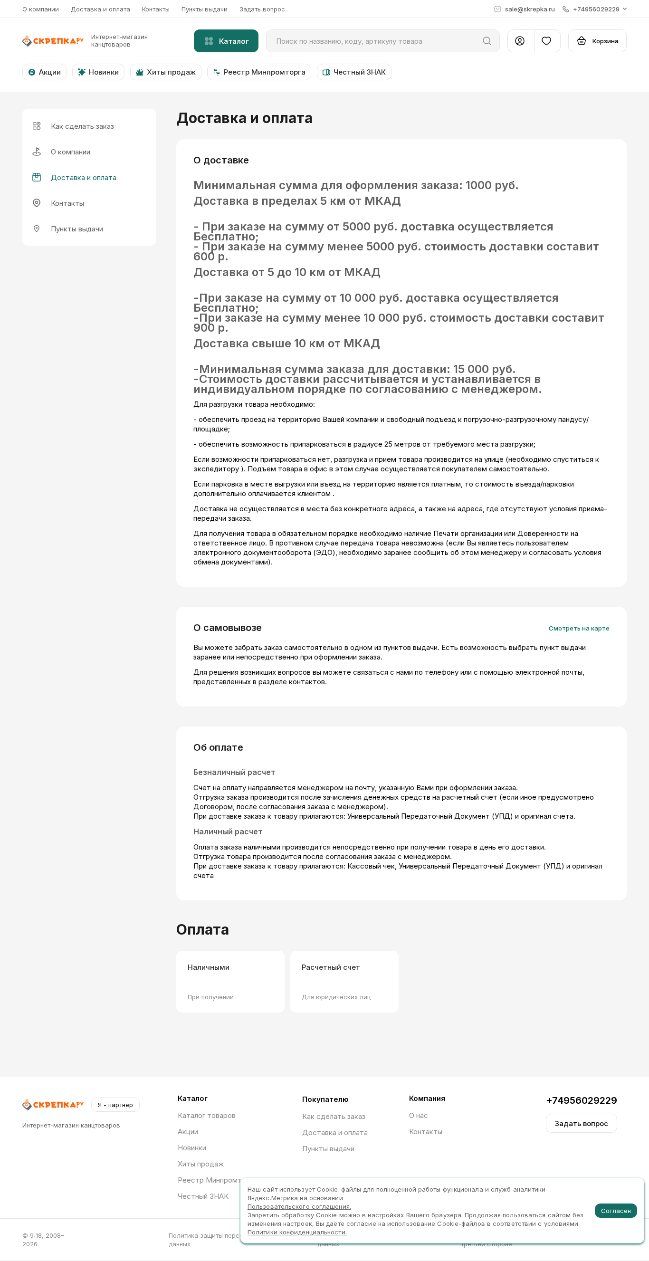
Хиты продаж (201, 1163)
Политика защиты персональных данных (218, 1240)
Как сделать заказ (333, 1116)
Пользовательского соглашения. (299, 1206)
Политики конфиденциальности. (297, 1232)
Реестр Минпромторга (217, 1180)
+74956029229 (581, 1100)
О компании (40, 9)
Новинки (192, 1147)
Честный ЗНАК (203, 1196)
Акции (188, 1131)
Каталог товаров (207, 1115)
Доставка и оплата (100, 9)
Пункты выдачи (204, 9)
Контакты (156, 9)
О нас (418, 1115)
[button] (595, 9)
